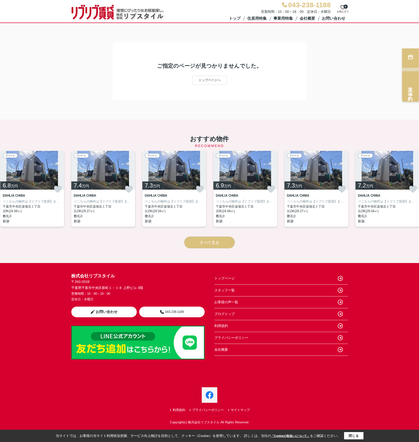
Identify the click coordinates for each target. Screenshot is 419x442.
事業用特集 (283, 18)
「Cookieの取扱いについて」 (290, 436)
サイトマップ (240, 410)
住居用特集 (257, 18)
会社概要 (307, 18)
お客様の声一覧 (226, 302)
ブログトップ (224, 314)
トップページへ (210, 80)
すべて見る (209, 242)
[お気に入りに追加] (58, 189)
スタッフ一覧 (224, 290)
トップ (235, 18)
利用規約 (221, 326)
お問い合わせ (333, 18)
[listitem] (103, 189)
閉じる (354, 436)
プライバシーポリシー (231, 338)
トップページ (224, 278)
